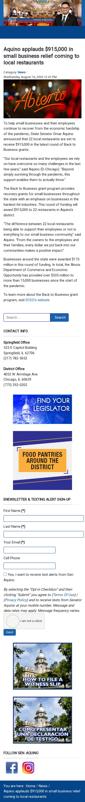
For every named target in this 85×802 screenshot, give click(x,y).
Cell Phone (12, 558)
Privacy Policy (16, 600)
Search (60, 317)
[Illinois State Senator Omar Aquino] (42, 12)
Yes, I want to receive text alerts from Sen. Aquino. (39, 577)
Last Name (14, 526)
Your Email (14, 542)
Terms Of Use (63, 595)
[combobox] (27, 317)
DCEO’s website (38, 300)
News (22, 72)
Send (9, 632)
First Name (14, 511)
